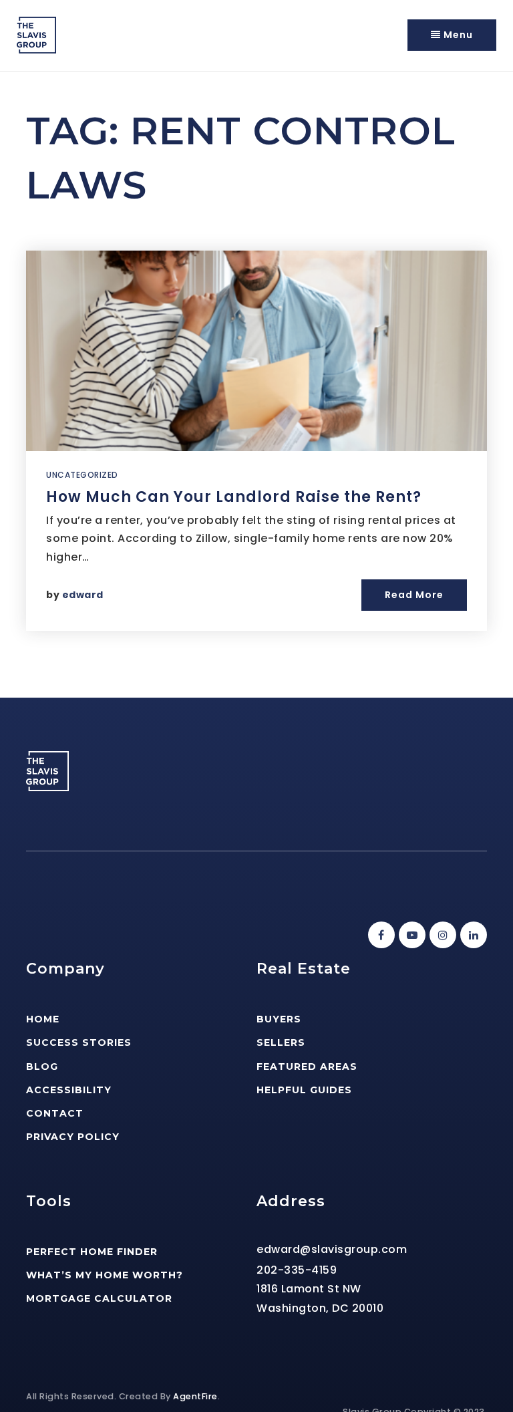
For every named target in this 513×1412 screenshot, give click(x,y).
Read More (414, 594)
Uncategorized (82, 474)
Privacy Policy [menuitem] (73, 1137)
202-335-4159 (296, 1270)
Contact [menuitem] (54, 1113)
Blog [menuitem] (42, 1067)
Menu (457, 34)
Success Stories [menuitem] (79, 1042)
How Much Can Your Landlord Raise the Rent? (233, 496)
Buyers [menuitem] (278, 1019)
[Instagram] (440, 935)
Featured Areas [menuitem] (306, 1067)
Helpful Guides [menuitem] (304, 1090)
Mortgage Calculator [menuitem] (99, 1298)
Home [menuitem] (42, 1019)
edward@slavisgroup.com (331, 1249)
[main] (256, 385)
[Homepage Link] (36, 34)
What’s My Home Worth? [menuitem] (104, 1275)
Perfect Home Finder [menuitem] (92, 1252)
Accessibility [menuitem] (69, 1090)
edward (83, 594)
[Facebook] (379, 935)
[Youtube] (410, 935)
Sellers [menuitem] (280, 1042)
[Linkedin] (471, 935)
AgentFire (195, 1396)
